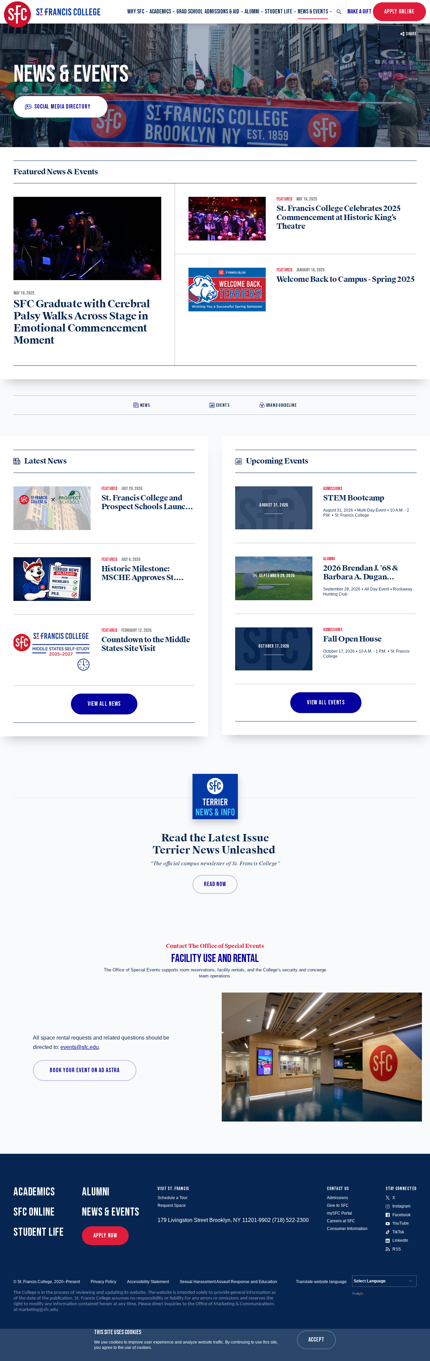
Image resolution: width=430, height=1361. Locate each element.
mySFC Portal (339, 1213)
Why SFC (135, 11)
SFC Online (34, 1212)
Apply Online (399, 11)
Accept (316, 1339)
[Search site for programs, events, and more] (339, 11)
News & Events (313, 11)
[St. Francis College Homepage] (52, 12)
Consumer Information (347, 1228)
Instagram (401, 1206)
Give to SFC (338, 1205)
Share (411, 34)
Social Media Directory (62, 106)
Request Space (172, 1205)
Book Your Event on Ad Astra (85, 1070)
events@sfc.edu (79, 1047)
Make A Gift (359, 11)
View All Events (326, 702)
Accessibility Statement (148, 1281)
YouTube (400, 1223)
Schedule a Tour (172, 1197)
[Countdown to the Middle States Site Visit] (52, 650)
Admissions (337, 1197)
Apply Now (105, 1235)
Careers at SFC (341, 1221)
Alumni (252, 11)
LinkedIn (400, 1240)
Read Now (215, 884)
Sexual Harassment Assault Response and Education (228, 1281)
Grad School (189, 11)
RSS (396, 1249)
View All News (104, 703)
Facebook (401, 1215)
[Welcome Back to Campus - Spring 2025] (227, 289)
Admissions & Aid (222, 11)
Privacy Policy (103, 1281)
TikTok (398, 1232)
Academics (160, 11)
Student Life (278, 11)
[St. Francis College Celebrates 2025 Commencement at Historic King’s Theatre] (227, 218)
